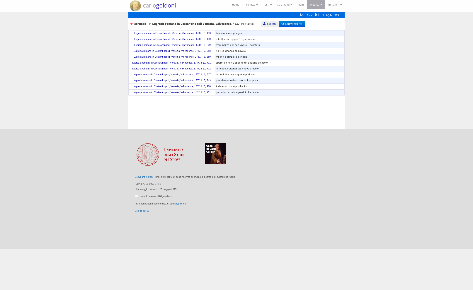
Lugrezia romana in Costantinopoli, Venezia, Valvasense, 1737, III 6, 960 (172, 86)
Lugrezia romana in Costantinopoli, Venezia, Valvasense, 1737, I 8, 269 (172, 45)
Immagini (334, 4)
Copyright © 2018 (144, 176)
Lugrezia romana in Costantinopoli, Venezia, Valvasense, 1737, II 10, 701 (171, 63)
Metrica (315, 4)
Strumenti (283, 4)
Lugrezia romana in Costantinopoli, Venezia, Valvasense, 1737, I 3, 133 (172, 33)
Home (235, 4)
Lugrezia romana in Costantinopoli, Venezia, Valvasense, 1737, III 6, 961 (172, 92)
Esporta (271, 23)
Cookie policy (142, 210)
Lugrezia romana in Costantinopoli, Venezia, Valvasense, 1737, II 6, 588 (172, 51)
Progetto (250, 4)
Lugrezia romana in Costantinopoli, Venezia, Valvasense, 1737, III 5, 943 (172, 80)
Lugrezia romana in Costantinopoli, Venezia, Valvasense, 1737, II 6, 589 (172, 57)
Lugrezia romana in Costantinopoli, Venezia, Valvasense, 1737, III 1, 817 (172, 74)
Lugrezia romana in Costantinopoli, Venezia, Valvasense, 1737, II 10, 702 (171, 68)
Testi (266, 4)
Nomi (301, 4)
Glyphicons (180, 203)
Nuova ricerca (293, 23)
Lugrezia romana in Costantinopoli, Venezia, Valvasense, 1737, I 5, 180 (172, 39)
